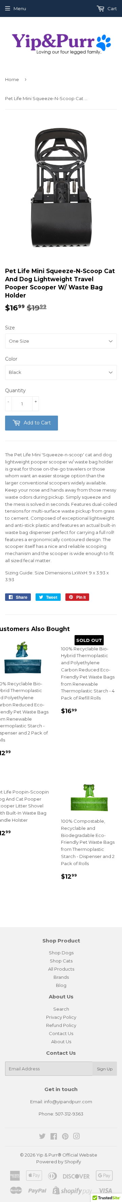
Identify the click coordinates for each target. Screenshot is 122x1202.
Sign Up (105, 1068)
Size (10, 328)
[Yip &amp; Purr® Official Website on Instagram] (76, 1137)
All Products (61, 969)
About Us (61, 1041)
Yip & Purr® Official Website (66, 1155)
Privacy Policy (61, 1017)
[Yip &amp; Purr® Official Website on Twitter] (42, 1137)
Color (11, 359)
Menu (20, 8)
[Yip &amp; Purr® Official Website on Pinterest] (65, 1137)
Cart (111, 8)
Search (61, 1009)
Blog (61, 985)
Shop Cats (61, 960)
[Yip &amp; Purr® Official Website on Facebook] (53, 1137)
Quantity (15, 390)
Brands (61, 977)
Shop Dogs (61, 952)
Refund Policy (61, 1025)
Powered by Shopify (58, 1161)
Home (12, 79)
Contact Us (61, 1033)
